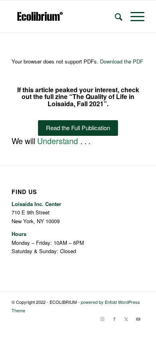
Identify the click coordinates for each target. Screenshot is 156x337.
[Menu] (133, 16)
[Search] (114, 16)
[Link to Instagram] (102, 319)
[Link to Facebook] (114, 319)
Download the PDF (121, 61)
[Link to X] (126, 319)
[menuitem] (114, 16)
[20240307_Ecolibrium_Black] (65, 16)
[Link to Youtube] (138, 319)
